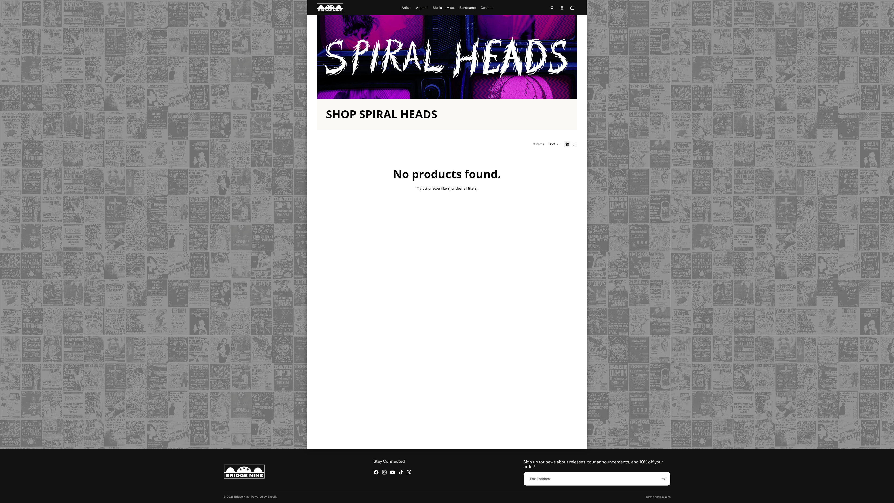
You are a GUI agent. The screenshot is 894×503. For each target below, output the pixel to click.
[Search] (552, 8)
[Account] (562, 8)
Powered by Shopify (264, 496)
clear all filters (465, 188)
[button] (554, 144)
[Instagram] (384, 472)
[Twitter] (409, 472)
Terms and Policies (658, 497)
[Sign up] (663, 479)
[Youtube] (392, 472)
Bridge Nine (242, 496)
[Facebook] (376, 472)
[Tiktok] (401, 472)
